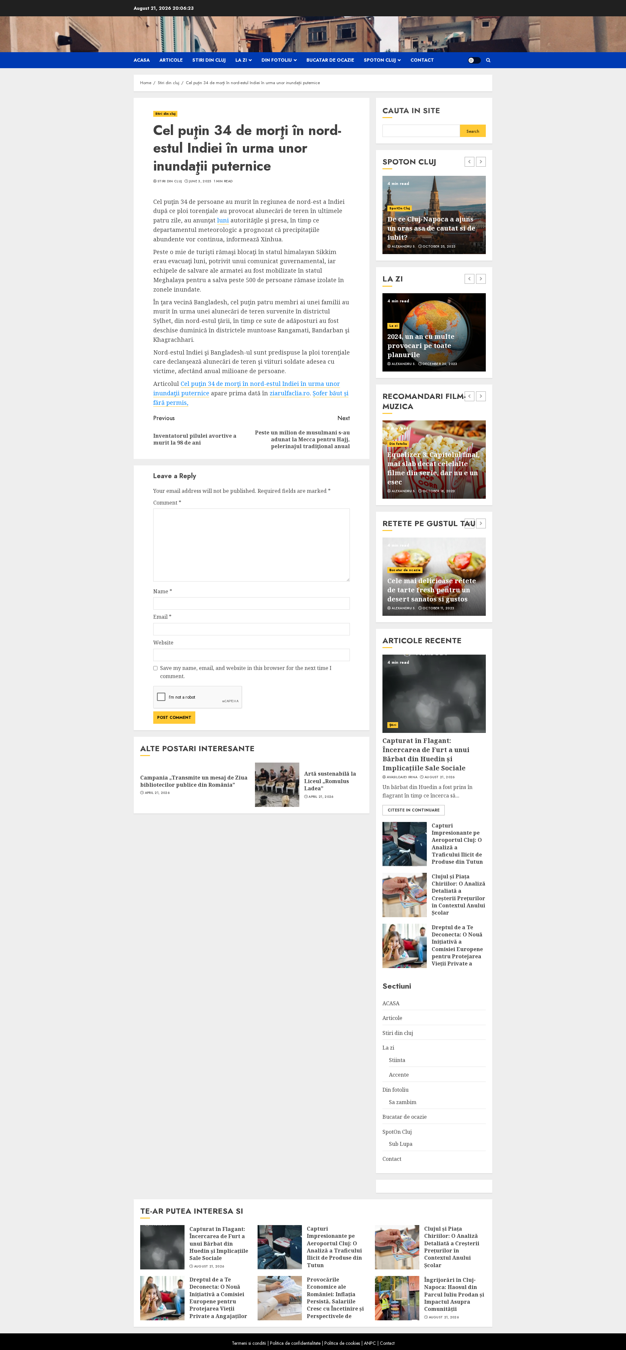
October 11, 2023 (438, 608)
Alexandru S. (404, 246)
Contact (422, 60)
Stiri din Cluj (169, 181)
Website (163, 642)
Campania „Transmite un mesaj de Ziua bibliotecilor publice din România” (193, 781)
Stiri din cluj (209, 60)
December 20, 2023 (440, 364)
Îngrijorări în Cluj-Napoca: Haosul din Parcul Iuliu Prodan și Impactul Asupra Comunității (454, 1294)
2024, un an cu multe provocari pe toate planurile (421, 345)
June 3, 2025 (200, 181)
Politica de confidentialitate (295, 1343)
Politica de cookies (342, 1343)
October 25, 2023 (439, 246)
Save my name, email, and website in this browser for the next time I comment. (246, 672)
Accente (399, 1074)
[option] (434, 215)
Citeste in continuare (414, 810)
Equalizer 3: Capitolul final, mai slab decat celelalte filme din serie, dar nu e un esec (433, 468)
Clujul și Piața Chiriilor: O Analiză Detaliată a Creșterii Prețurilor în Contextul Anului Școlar (458, 895)
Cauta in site (411, 110)
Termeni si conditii (249, 1343)
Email (162, 616)
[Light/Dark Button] (474, 60)
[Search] (488, 60)
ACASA (142, 60)
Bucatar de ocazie (330, 60)
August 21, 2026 (440, 777)
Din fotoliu (276, 60)
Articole (171, 60)
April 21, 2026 (157, 793)
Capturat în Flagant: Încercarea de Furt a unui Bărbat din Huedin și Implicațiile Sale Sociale (426, 754)
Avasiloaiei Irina (402, 777)
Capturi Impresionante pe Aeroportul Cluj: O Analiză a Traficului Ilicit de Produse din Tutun (457, 844)
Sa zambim (402, 1102)
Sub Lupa (400, 1143)
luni (223, 220)
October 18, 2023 (439, 491)
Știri (392, 724)
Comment (167, 502)
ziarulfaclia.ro (290, 393)
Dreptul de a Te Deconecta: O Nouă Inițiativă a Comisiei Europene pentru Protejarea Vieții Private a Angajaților (457, 949)
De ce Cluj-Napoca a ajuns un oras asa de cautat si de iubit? (431, 228)
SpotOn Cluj (380, 60)
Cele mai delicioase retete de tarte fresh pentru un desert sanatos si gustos (431, 589)
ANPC (370, 1343)
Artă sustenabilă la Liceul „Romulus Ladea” (330, 781)
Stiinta (397, 1060)
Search (473, 131)
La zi (241, 60)
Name (162, 591)
